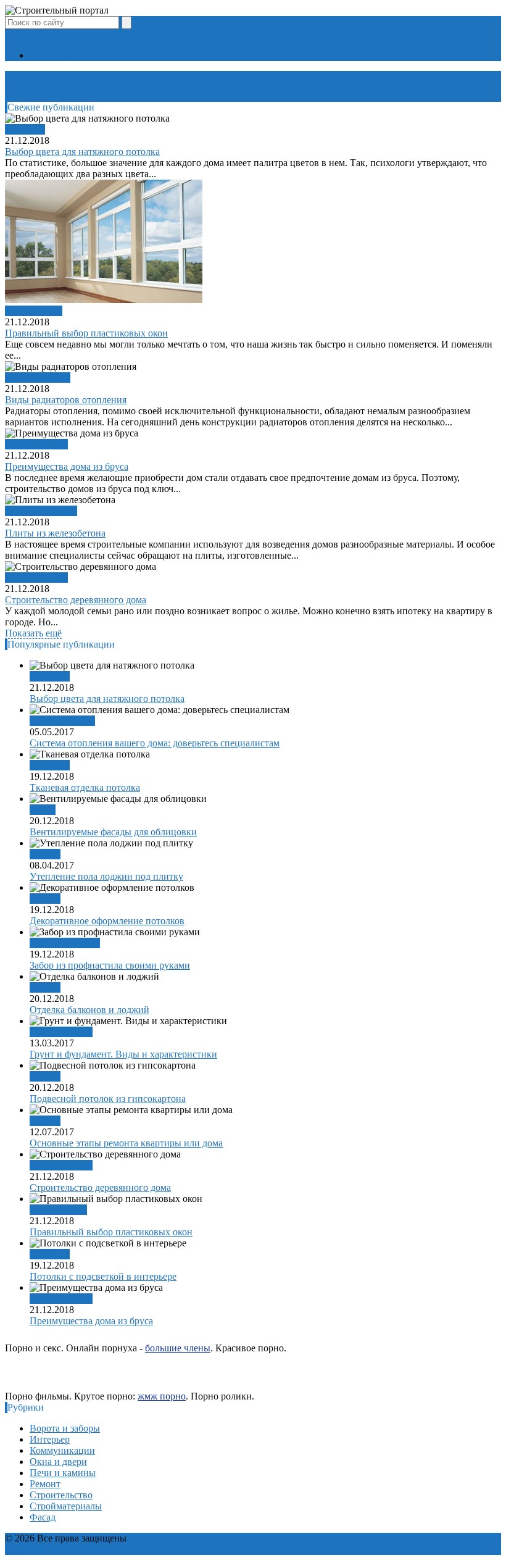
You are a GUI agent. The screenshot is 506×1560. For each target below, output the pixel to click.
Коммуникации (37, 377)
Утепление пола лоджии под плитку (106, 876)
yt (8, 34)
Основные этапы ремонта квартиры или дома (126, 1143)
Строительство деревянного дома (75, 599)
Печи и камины (63, 1472)
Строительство (36, 444)
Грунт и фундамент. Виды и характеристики (123, 1054)
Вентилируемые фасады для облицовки (113, 832)
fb (16, 34)
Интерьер (25, 129)
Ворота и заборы (65, 943)
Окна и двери (33, 311)
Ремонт (45, 854)
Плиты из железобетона (55, 533)
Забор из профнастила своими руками (110, 965)
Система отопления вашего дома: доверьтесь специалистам (155, 743)
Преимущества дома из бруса (66, 466)
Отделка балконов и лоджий (89, 1009)
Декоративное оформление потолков (107, 921)
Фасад (43, 809)
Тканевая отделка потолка (85, 787)
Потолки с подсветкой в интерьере (103, 1276)
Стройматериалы (41, 511)
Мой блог (50, 55)
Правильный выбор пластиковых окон (86, 333)
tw (25, 34)
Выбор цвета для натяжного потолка (82, 151)
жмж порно (162, 1396)
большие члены (177, 1348)
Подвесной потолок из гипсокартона (108, 1098)
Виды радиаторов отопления (65, 399)
